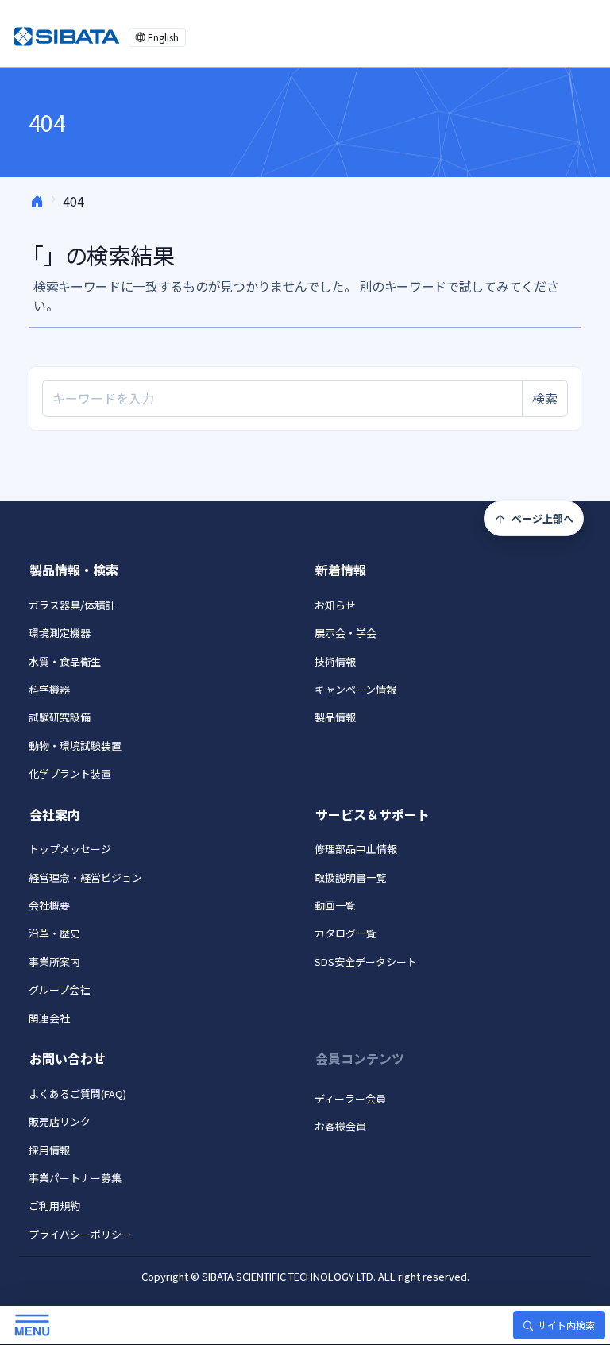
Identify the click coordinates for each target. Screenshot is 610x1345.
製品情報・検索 (73, 569)
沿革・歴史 (54, 933)
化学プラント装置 (70, 773)
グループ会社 (59, 989)
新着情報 (340, 569)
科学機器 (49, 689)
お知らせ (335, 605)
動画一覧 (335, 905)
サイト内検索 (566, 1324)
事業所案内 (54, 961)
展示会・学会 (345, 632)
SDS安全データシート (366, 961)
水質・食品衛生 (65, 661)
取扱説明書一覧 (351, 877)
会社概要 (49, 905)
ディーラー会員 (350, 1098)
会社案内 (54, 814)
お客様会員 (340, 1126)
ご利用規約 (54, 1205)
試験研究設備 (60, 717)
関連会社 (49, 1018)
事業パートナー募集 (75, 1177)
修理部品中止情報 (356, 848)
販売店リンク (60, 1121)
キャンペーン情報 (355, 689)
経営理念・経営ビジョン (85, 877)
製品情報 (335, 717)
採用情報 (49, 1150)
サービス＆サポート (372, 814)
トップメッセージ (70, 848)
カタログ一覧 (345, 933)
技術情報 (335, 661)
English (163, 37)
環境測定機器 (60, 632)
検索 (545, 398)
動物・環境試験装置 (75, 745)
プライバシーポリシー (80, 1234)
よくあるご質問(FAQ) (77, 1093)
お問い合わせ (67, 1058)
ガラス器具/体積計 (72, 605)
